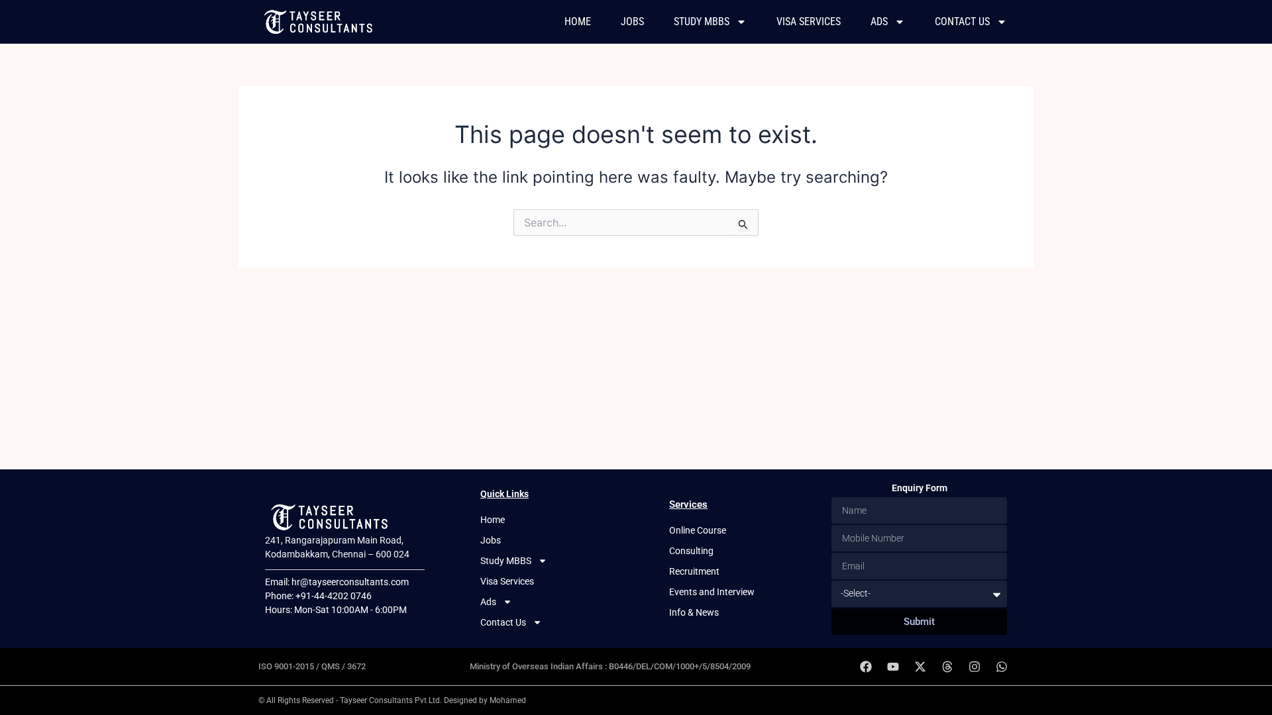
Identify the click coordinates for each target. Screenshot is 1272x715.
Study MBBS (701, 21)
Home (577, 21)
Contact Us (962, 21)
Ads (879, 21)
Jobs (632, 21)
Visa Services (808, 21)
